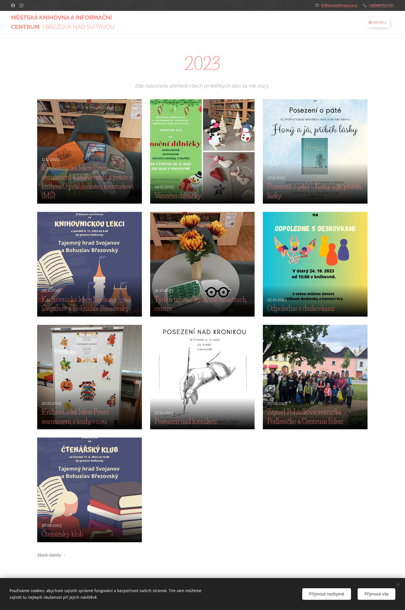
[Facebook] (13, 5)
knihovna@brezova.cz (339, 5)
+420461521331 (381, 5)
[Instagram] (21, 5)
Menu (380, 22)
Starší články (49, 555)
